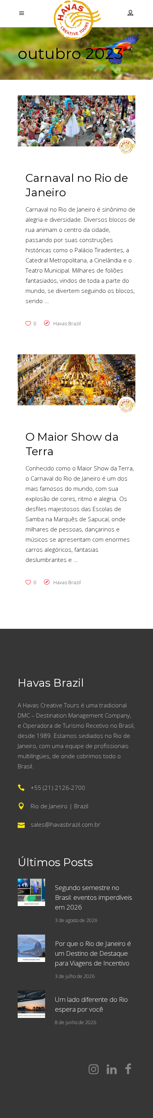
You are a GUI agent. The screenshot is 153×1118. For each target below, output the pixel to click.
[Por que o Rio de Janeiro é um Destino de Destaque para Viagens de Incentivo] (31, 948)
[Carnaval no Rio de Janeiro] (76, 126)
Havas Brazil (67, 323)
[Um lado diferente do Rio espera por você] (31, 1004)
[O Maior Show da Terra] (76, 385)
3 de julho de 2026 (75, 976)
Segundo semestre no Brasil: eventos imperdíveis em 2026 (93, 897)
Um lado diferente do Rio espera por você (91, 1004)
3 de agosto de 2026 (76, 920)
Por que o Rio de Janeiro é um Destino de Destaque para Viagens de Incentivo (93, 953)
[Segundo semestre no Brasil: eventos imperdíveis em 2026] (31, 892)
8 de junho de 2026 (75, 1022)
